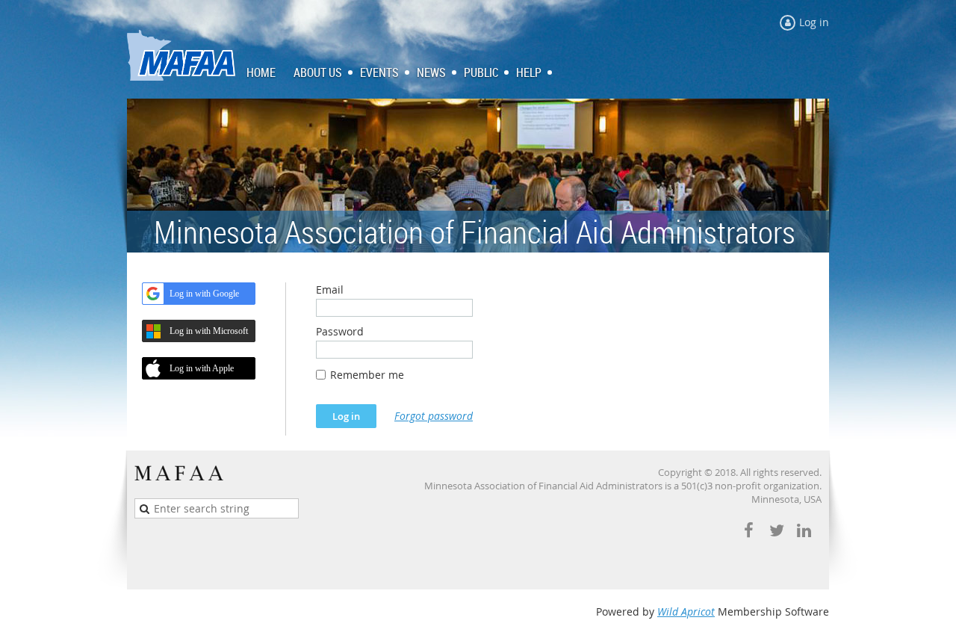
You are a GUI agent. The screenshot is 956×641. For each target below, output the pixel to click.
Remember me (367, 375)
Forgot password (433, 416)
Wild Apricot (686, 611)
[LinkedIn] (804, 531)
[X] (776, 531)
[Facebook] (749, 531)
